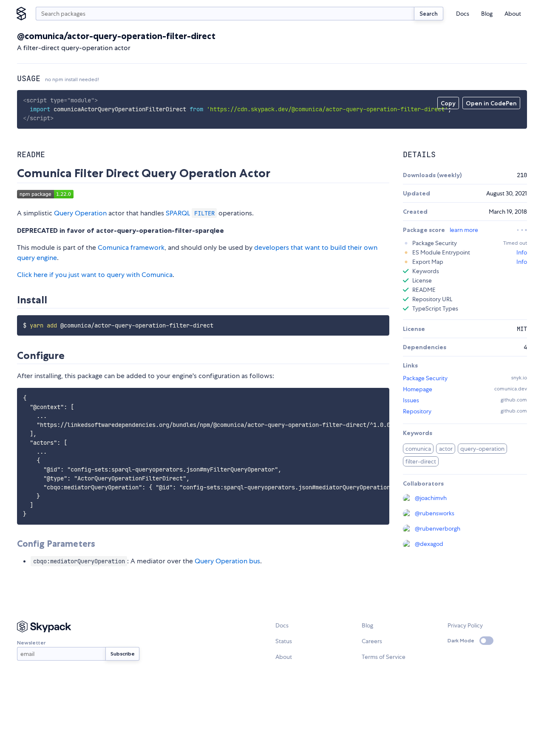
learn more (464, 230)
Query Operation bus (227, 561)
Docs (462, 13)
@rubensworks (434, 513)
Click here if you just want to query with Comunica (95, 274)
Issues (411, 400)
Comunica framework (131, 247)
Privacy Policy (465, 625)
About (512, 13)
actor (446, 448)
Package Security (425, 378)
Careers (372, 641)
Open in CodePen (491, 103)
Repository (417, 411)
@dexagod (429, 544)
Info (521, 252)
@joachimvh (431, 498)
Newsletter (31, 642)
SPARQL (190, 213)
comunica (418, 448)
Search (428, 13)
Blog (487, 13)
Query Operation (80, 213)
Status (283, 641)
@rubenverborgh (437, 528)
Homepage (417, 389)
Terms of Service (383, 657)
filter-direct (420, 461)
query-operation (482, 448)
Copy (448, 103)
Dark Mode (461, 640)
